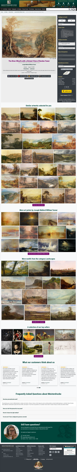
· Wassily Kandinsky (41, 451)
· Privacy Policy (18, 451)
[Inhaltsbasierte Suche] (72, 9)
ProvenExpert (8, 382)
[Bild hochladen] (75, 9)
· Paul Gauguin (40, 450)
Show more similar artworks (38, 205)
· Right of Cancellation (19, 453)
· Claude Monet (40, 449)
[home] (2, 9)
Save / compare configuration (67, 69)
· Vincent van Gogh (41, 447)
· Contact (17, 447)
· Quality (28, 451)
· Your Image (29, 447)
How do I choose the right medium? (11, 412)
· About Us (17, 456)
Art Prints (5, 9)
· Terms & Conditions (19, 450)
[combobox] (66, 24)
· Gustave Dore (40, 454)
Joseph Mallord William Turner (19, 12)
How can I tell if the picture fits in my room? (13, 408)
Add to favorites (23, 76)
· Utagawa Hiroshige (41, 453)
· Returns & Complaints (19, 454)
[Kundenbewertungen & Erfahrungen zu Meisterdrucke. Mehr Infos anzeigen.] (69, 450)
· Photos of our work (30, 453)
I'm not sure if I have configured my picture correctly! (15, 416)
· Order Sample (29, 456)
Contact (43, 9)
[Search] (69, 9)
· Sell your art (29, 449)
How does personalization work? (10, 399)
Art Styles (19, 9)
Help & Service (38, 9)
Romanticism (11, 12)
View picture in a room (45, 76)
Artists (9, 9)
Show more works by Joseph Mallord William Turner (38, 253)
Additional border (60, 23)
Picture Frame (25, 9)
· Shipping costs (29, 450)
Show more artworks (38, 356)
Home (2, 12)
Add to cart (67, 91)
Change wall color (33, 76)
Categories (14, 9)
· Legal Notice (18, 449)
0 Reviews (31, 78)
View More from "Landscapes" (38, 322)
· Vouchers (28, 454)
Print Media (31, 9)
